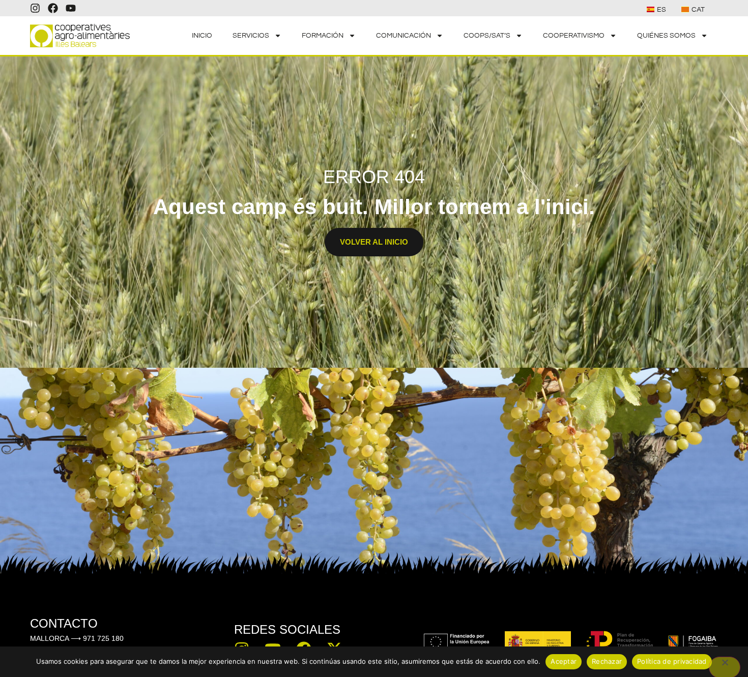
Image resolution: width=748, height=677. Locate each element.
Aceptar (564, 661)
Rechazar (607, 661)
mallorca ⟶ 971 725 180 (77, 638)
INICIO (202, 35)
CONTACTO (64, 623)
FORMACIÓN (322, 35)
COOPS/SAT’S (487, 35)
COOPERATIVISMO (574, 35)
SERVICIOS (251, 35)
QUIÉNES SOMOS (666, 35)
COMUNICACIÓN (403, 35)
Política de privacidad (672, 661)
